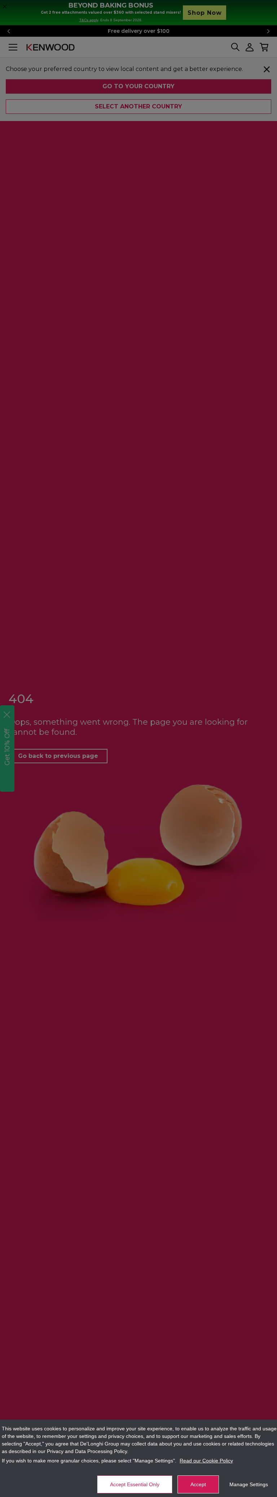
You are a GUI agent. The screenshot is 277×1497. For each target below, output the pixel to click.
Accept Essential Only (134, 1484)
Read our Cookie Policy (206, 1461)
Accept (198, 1484)
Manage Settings (248, 1484)
